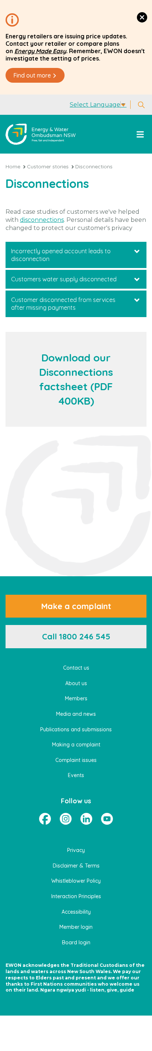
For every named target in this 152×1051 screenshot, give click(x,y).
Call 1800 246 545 (76, 636)
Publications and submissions (76, 729)
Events (76, 775)
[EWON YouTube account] (107, 819)
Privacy (76, 850)
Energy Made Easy (40, 51)
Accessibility (76, 912)
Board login (76, 942)
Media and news (76, 714)
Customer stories (48, 166)
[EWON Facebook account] (45, 819)
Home (13, 166)
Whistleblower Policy (76, 880)
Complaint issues (76, 760)
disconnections (42, 219)
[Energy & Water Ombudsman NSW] (41, 134)
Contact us (76, 667)
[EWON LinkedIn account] (86, 819)
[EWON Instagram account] (66, 819)
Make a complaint (76, 606)
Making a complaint (76, 744)
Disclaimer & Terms (76, 865)
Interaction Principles (76, 896)
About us (76, 683)
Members (76, 698)
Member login (76, 927)
